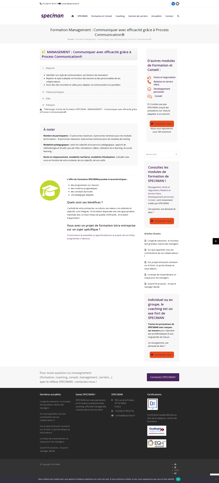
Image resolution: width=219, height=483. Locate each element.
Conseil (158, 96)
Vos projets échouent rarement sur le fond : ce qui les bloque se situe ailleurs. (161, 265)
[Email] (177, 3)
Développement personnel (162, 90)
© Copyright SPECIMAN (50, 464)
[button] (178, 16)
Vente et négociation (165, 77)
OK (178, 479)
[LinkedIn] (173, 3)
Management (154, 187)
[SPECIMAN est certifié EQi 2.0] (156, 446)
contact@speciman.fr (70, 3)
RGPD (176, 470)
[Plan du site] (175, 473)
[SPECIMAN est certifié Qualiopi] (156, 435)
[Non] (216, 479)
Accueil (70, 39)
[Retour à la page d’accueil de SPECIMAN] (73, 16)
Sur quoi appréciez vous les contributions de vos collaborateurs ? (161, 253)
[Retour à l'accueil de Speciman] (175, 464)
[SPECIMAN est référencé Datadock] (152, 409)
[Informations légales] (175, 467)
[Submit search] (176, 154)
